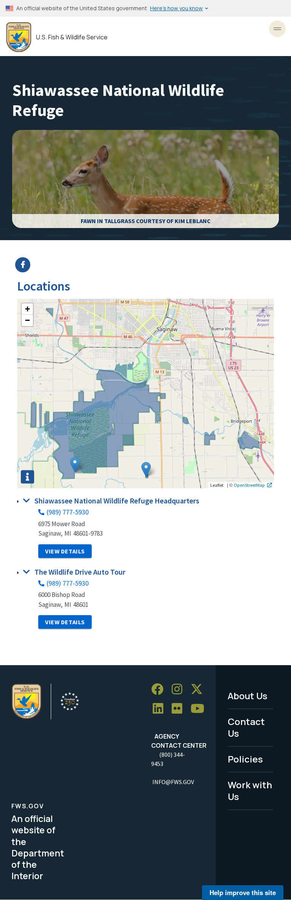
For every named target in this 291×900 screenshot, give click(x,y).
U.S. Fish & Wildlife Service (72, 37)
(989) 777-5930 (68, 512)
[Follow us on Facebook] (160, 689)
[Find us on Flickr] (180, 709)
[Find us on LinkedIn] (161, 709)
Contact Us (246, 727)
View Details (65, 551)
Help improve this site (243, 892)
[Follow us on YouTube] (200, 709)
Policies (245, 759)
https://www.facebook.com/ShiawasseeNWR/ (150, 264)
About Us (248, 695)
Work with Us (250, 790)
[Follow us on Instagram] (180, 689)
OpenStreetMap (249, 485)
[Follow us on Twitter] (199, 689)
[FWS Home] (18, 37)
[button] (146, 469)
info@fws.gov (173, 782)
